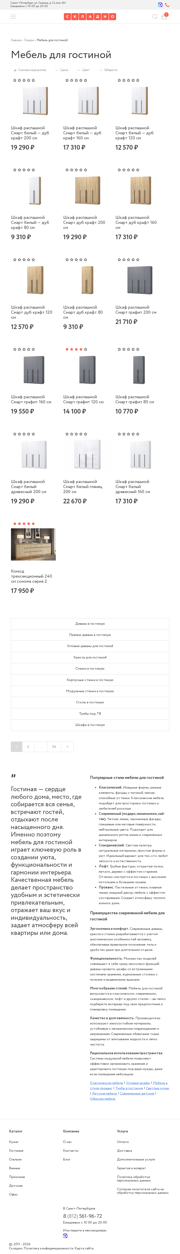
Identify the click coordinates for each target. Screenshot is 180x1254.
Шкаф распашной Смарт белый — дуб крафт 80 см (30, 222)
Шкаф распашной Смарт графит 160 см (31, 399)
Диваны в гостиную (90, 623)
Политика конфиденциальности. (49, 1248)
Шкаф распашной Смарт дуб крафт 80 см (83, 312)
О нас (67, 1141)
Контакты (70, 1150)
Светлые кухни (157, 1088)
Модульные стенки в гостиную (90, 691)
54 (54, 746)
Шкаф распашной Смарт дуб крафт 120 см (31, 312)
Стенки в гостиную (90, 668)
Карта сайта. (84, 1248)
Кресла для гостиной (90, 657)
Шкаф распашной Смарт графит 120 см (83, 399)
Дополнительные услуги (136, 1159)
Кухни (13, 1141)
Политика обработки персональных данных (134, 1178)
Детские (16, 1185)
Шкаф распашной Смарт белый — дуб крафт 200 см (30, 133)
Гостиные (16, 1150)
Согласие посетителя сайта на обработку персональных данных (143, 1191)
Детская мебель (104, 1093)
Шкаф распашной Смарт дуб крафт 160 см (136, 222)
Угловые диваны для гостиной (90, 646)
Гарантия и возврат (131, 1168)
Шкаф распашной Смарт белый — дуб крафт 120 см (134, 133)
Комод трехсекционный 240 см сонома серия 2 (31, 576)
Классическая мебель (106, 1083)
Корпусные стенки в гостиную (90, 680)
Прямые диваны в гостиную (90, 634)
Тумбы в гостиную (129, 1088)
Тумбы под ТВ (90, 713)
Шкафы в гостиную (90, 724)
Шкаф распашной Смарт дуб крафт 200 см (84, 222)
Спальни (15, 1159)
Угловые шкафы (138, 1083)
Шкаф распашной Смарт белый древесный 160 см (132, 487)
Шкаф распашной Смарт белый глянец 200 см (82, 487)
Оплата (123, 1141)
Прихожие (17, 1177)
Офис (13, 1194)
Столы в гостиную (90, 702)
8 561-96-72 (82, 1216)
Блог (66, 1159)
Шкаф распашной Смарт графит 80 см (134, 399)
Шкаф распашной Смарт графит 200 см (136, 310)
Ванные (14, 1168)
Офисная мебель (102, 1098)
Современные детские (137, 1093)
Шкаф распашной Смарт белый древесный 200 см (28, 487)
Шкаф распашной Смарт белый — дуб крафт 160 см (82, 133)
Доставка (124, 1150)
